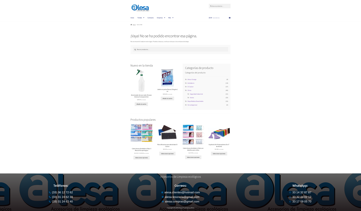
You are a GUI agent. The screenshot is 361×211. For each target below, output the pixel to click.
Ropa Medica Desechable (195, 101)
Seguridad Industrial (196, 94)
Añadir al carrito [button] (141, 104)
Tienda (139, 18)
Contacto (151, 18)
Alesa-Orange (192, 79)
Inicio (132, 18)
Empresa (160, 18)
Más (169, 18)
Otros (189, 90)
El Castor (190, 87)
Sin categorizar (192, 105)
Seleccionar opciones (141, 158)
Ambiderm (191, 83)
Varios (192, 97)
